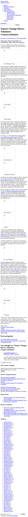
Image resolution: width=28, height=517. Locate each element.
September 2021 (8, 427)
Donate (2, 371)
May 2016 (6, 504)
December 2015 (8, 511)
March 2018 (7, 473)
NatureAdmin (22, 38)
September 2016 (8, 498)
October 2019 (7, 447)
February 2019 (7, 458)
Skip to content (4, 1)
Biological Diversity (11, 330)
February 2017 (7, 491)
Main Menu (3, 23)
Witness (6, 5)
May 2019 (6, 454)
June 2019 (6, 452)
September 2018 (8, 465)
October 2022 (7, 422)
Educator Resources (9, 11)
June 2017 (6, 486)
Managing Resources (9, 6)
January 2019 (7, 459)
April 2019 (6, 455)
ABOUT (6, 20)
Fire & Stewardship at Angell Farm (9, 339)
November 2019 (8, 445)
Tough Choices (7, 9)
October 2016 (7, 497)
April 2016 (6, 505)
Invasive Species (11, 13)
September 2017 (8, 482)
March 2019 (7, 457)
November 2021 (8, 424)
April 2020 (6, 440)
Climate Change (11, 12)
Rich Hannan (15, 270)
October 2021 (7, 426)
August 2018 (7, 466)
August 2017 (7, 483)
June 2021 (6, 429)
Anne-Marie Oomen (9, 353)
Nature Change (13, 515)
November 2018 (8, 462)
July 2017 (6, 485)
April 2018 (6, 472)
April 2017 (6, 489)
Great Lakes (8, 331)
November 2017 (8, 479)
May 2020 (6, 438)
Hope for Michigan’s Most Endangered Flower (15, 400)
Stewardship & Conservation (14, 15)
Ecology (3, 331)
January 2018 (7, 476)
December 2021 (8, 423)
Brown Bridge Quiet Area (7, 180)
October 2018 (7, 464)
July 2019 (6, 451)
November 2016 (8, 496)
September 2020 (8, 434)
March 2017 (7, 490)
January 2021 (7, 433)
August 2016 (7, 500)
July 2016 (6, 501)
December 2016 (8, 494)
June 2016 (6, 503)
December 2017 (8, 478)
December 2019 (8, 444)
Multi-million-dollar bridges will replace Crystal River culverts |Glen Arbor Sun (15, 414)
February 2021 (7, 431)
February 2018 (7, 475)
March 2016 (7, 507)
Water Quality (10, 16)
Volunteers (6, 8)
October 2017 (7, 480)
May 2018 (6, 471)
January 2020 (7, 443)
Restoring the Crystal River (10, 401)
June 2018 (6, 469)
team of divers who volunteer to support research (13, 136)
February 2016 (7, 508)
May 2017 (6, 487)
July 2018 (6, 468)
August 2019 (7, 450)
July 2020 (6, 437)
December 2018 (8, 461)
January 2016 (7, 510)
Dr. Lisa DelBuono (5, 262)
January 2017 (7, 493)
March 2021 (7, 430)
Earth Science (10, 18)
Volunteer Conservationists (7, 327)
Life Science (10, 19)
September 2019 (8, 448)
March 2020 (7, 441)
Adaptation (3, 330)
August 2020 (7, 436)
